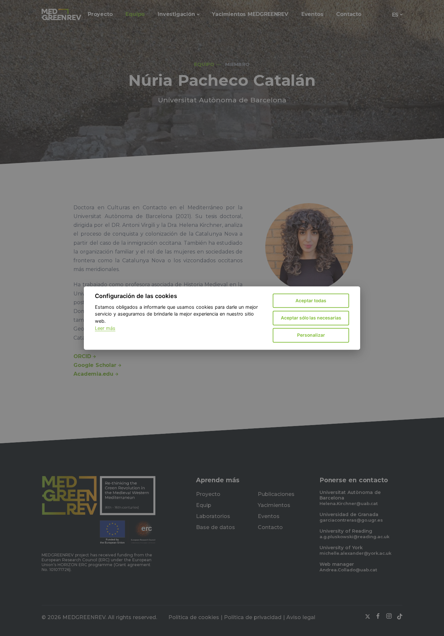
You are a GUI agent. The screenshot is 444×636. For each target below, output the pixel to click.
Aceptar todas (310, 300)
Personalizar (311, 335)
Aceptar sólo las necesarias (311, 317)
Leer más (105, 328)
